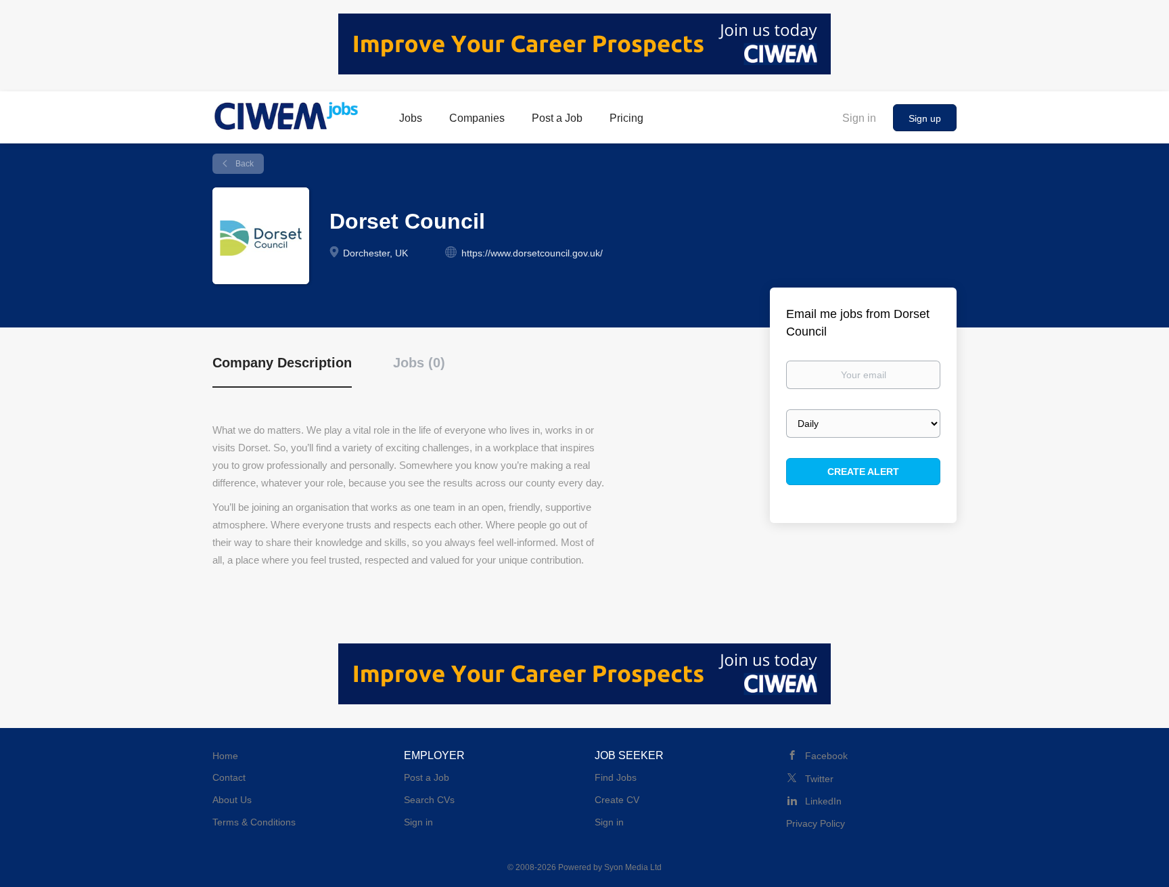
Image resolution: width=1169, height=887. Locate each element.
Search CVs (429, 799)
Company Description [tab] (282, 362)
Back (243, 163)
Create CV (617, 799)
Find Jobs (616, 777)
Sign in (859, 118)
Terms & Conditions (254, 822)
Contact (229, 777)
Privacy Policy (815, 823)
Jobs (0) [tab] (419, 362)
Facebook (826, 755)
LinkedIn (823, 801)
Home (225, 755)
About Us (232, 799)
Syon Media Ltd (633, 867)
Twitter (819, 778)
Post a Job (426, 777)
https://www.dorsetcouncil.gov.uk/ (532, 253)
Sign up (925, 118)
